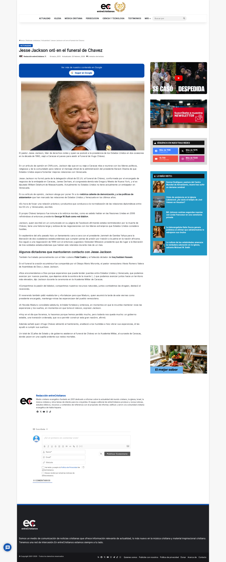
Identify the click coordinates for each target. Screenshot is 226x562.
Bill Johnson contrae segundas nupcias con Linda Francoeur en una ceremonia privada (184, 214)
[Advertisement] (113, 31)
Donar (183, 557)
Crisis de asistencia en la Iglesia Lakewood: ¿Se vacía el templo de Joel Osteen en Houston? (184, 199)
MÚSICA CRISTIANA (73, 18)
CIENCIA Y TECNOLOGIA (113, 18)
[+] (81, 446)
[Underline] (52, 446)
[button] (178, 78)
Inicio (22, 40)
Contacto (202, 557)
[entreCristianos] (29, 535)
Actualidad (45, 40)
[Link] (74, 446)
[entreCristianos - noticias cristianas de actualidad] (113, 7)
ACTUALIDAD (44, 18)
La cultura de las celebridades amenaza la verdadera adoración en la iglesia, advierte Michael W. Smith (184, 244)
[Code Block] (70, 446)
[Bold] (44, 446)
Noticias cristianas (33, 40)
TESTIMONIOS (134, 18)
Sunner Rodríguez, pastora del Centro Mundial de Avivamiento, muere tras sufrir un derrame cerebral (185, 184)
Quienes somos (130, 557)
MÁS (147, 18)
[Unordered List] (63, 446)
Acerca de (192, 557)
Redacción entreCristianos (34, 56)
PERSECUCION (92, 18)
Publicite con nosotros (148, 557)
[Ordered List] (59, 446)
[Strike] (55, 446)
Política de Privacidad (69, 467)
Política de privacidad (169, 557)
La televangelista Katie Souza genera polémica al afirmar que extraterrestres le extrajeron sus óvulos (185, 229)
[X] (40, 411)
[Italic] (48, 446)
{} (77, 446)
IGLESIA (57, 18)
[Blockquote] (66, 446)
